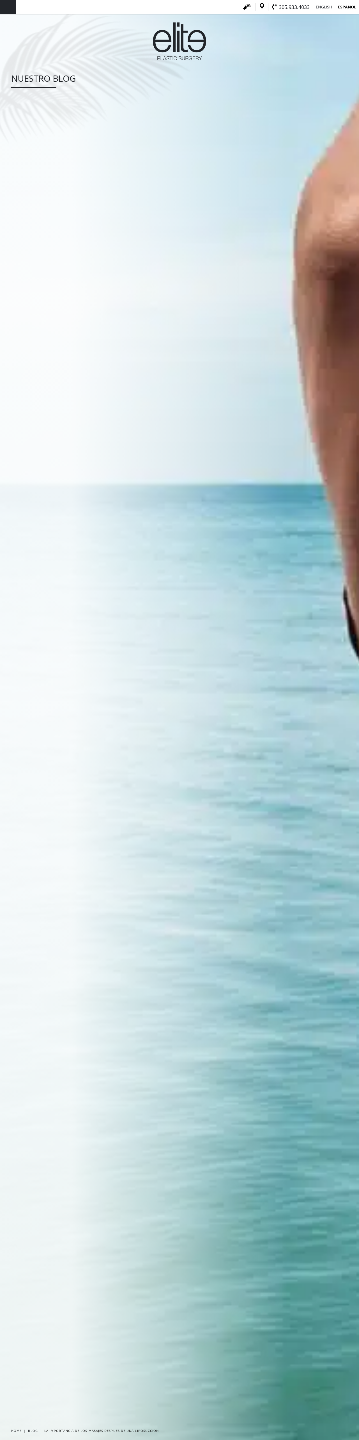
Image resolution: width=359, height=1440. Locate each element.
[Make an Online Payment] (247, 7)
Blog (33, 1430)
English (324, 7)
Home (16, 1430)
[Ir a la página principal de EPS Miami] (179, 59)
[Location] (262, 7)
